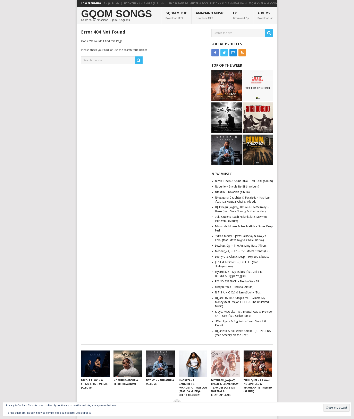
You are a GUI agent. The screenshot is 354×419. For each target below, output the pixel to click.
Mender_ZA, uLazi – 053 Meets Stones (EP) (242, 251)
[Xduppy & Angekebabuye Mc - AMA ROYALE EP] (258, 118)
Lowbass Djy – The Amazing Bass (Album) (241, 245)
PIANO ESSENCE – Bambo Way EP (237, 281)
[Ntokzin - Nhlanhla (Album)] (226, 150)
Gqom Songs (116, 14)
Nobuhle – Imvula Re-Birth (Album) (237, 186)
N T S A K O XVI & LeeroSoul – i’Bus (238, 292)
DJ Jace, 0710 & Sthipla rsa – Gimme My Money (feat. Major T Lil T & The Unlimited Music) (242, 302)
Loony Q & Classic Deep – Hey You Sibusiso (242, 256)
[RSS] (242, 52)
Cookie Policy (83, 412)
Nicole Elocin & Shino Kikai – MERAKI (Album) (244, 181)
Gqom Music (176, 15)
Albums (265, 15)
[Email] (233, 52)
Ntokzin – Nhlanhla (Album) (136, 3)
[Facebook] (215, 52)
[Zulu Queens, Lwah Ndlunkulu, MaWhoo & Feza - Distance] (226, 86)
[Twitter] (224, 52)
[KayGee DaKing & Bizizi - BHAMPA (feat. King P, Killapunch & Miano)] (258, 150)
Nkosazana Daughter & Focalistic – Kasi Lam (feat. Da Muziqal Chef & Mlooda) (216, 3)
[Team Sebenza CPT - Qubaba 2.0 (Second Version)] (258, 86)
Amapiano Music (210, 15)
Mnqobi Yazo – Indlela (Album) (234, 287)
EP (241, 15)
